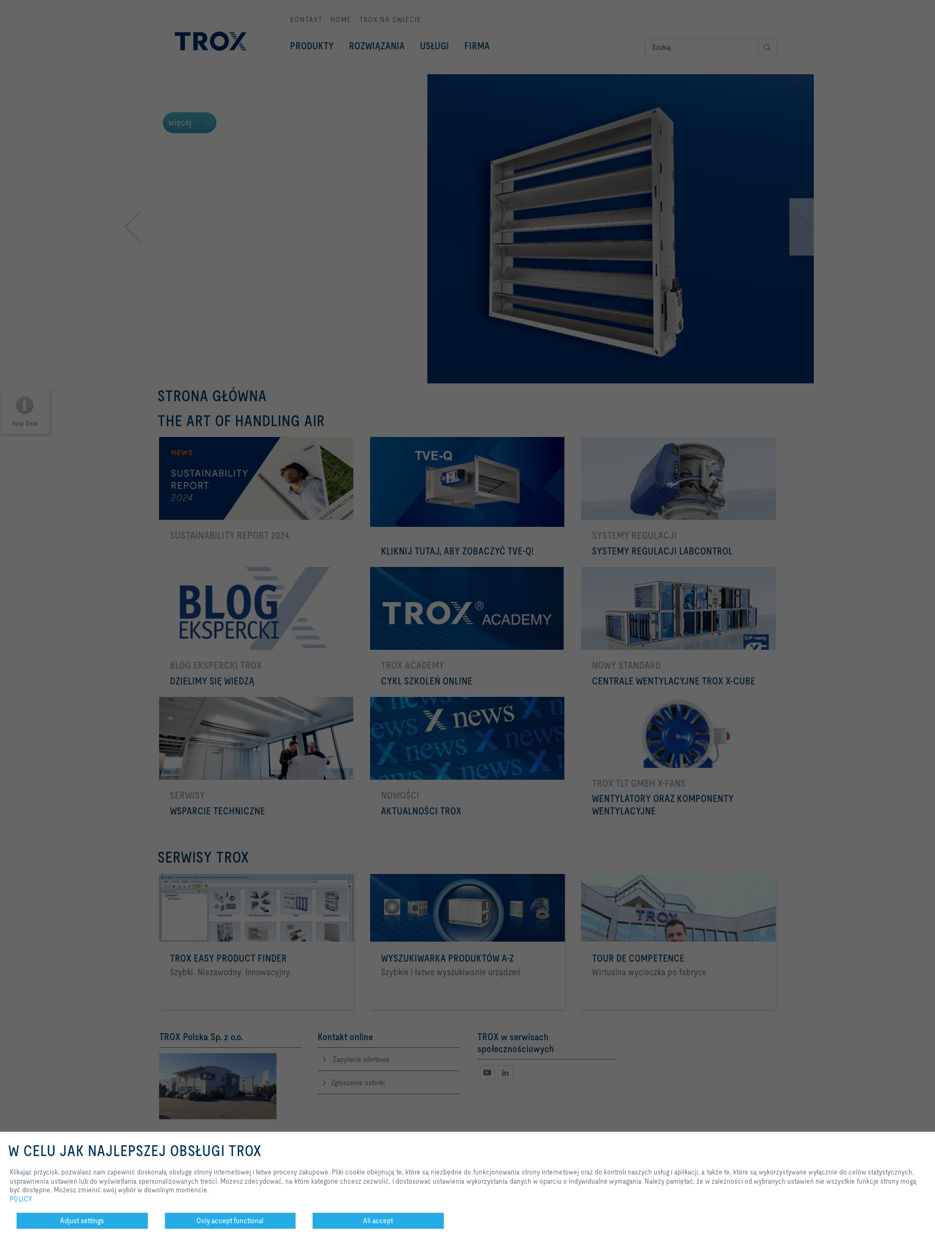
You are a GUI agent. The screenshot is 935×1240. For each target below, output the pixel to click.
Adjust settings (82, 1220)
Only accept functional (230, 1220)
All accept (378, 1220)
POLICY (21, 1199)
